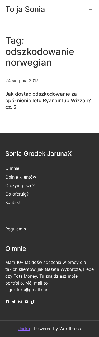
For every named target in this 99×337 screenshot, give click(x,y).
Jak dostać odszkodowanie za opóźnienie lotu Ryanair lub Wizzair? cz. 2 (48, 100)
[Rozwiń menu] (90, 9)
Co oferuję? (17, 194)
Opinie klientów (20, 177)
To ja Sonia (25, 9)
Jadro (24, 328)
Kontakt (13, 202)
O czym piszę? (20, 185)
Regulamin (15, 229)
